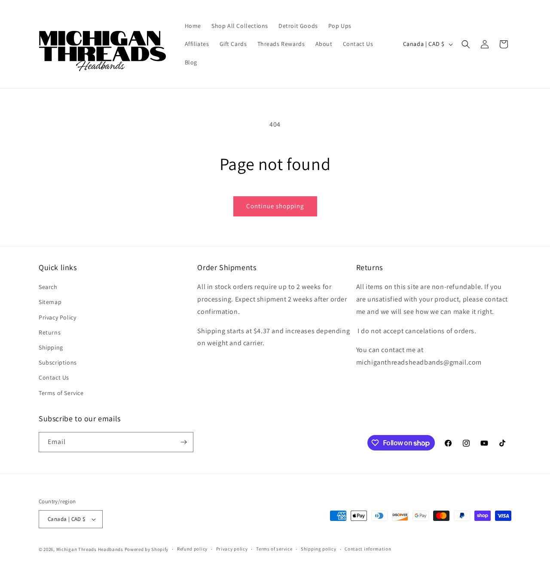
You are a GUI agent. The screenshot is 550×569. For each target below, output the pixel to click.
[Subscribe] (183, 442)
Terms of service (274, 549)
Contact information (368, 549)
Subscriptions (58, 362)
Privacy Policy (57, 317)
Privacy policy (232, 549)
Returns (50, 332)
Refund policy (192, 549)
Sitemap (50, 302)
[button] (465, 44)
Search (48, 287)
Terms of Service (61, 393)
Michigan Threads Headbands (89, 549)
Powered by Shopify (147, 549)
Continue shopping (275, 206)
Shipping (51, 347)
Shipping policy (318, 549)
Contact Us (54, 377)
